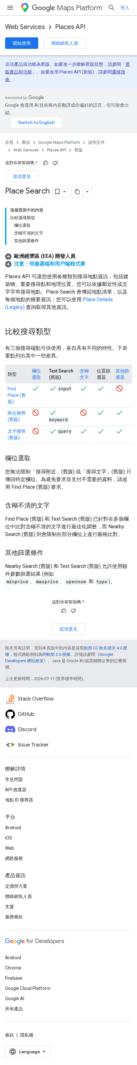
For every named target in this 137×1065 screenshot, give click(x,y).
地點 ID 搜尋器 (19, 799)
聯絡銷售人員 (64, 43)
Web (9, 848)
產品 (26, 142)
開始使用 (22, 43)
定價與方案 (16, 886)
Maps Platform (79, 8)
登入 (124, 7)
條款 (9, 1035)
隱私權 (26, 1035)
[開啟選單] (10, 7)
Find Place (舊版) (17, 395)
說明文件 (96, 142)
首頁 (9, 142)
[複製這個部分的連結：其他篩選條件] (49, 553)
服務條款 (14, 916)
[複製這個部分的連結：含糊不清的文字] (56, 506)
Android (13, 827)
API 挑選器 (15, 789)
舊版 (78, 150)
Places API (70, 27)
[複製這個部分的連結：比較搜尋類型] (57, 332)
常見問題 (14, 779)
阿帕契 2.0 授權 (56, 654)
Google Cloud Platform (28, 988)
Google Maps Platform (59, 142)
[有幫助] (45, 163)
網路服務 (14, 858)
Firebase (13, 978)
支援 (9, 906)
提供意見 (22, 176)
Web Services (25, 27)
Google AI (14, 998)
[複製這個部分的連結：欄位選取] (37, 459)
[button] (40, 256)
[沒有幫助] (55, 163)
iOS (8, 837)
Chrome (13, 967)
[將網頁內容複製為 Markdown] (77, 191)
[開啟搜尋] (111, 7)
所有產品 (14, 1008)
